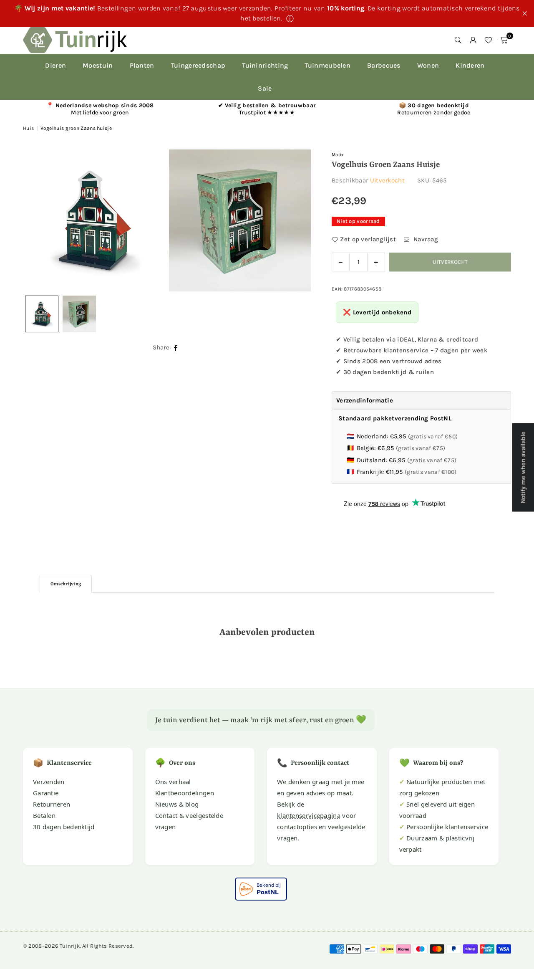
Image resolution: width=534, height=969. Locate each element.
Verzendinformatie (364, 400)
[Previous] (39, 220)
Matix (338, 154)
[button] (503, 40)
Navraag (425, 239)
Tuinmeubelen (327, 65)
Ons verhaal (173, 781)
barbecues (383, 65)
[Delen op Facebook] (176, 347)
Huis (28, 128)
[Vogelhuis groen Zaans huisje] (79, 314)
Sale (265, 88)
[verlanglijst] (488, 40)
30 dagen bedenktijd (64, 826)
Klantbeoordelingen (184, 793)
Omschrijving (65, 584)
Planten (142, 65)
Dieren (55, 65)
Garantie (45, 793)
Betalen (44, 815)
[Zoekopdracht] (458, 40)
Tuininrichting (265, 65)
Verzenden (49, 781)
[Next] (294, 220)
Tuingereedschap (198, 65)
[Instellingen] (473, 40)
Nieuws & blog (177, 804)
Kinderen (470, 65)
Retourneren (51, 804)
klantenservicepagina (308, 815)
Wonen (428, 65)
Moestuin (98, 65)
